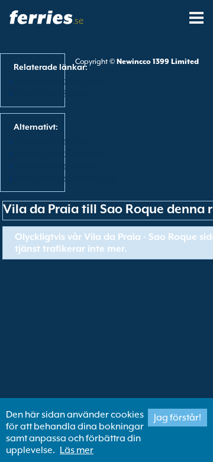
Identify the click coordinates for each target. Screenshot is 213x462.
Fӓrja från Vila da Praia (58, 80)
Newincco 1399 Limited (158, 61)
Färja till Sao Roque (51, 93)
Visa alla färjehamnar (56, 165)
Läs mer (76, 450)
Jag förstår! (177, 417)
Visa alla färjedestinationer (66, 177)
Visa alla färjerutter (51, 140)
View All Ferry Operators (60, 153)
